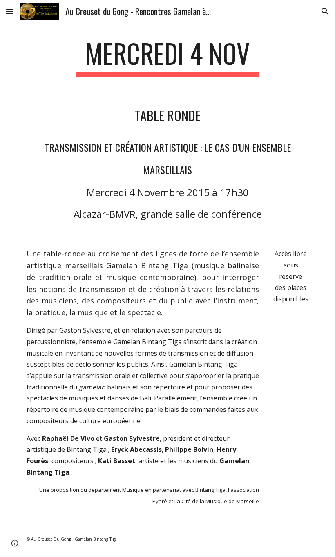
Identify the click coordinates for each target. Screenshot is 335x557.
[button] (10, 11)
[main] (168, 57)
